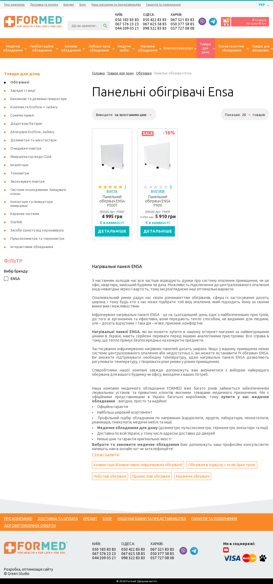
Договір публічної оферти (30, 525)
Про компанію (14, 4)
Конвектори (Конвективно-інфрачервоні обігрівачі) (138, 465)
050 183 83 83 (127, 20)
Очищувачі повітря (25, 148)
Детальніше (112, 231)
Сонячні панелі (22, 115)
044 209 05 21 (127, 28)
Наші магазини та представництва (116, 4)
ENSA (15, 279)
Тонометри (19, 173)
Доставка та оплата (44, 4)
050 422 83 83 (155, 20)
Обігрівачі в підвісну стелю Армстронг (222, 465)
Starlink (16, 222)
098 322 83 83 (155, 28)
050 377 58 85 (182, 24)
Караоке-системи (24, 213)
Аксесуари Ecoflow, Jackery (32, 132)
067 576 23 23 (127, 24)
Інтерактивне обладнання (31, 247)
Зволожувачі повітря (27, 181)
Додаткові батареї (26, 123)
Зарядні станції (22, 90)
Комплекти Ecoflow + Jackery (34, 107)
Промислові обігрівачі (151, 476)
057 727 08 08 (182, 28)
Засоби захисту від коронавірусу (37, 230)
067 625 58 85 (155, 24)
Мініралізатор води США (30, 156)
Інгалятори (19, 165)
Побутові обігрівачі (110, 476)
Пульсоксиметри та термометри (37, 238)
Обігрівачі (19, 82)
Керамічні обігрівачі (193, 476)
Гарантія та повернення (163, 4)
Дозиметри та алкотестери (33, 140)
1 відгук (116, 189)
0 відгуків (161, 189)
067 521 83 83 (182, 20)
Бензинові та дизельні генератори (38, 99)
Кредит (68, 4)
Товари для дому (22, 73)
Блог (82, 4)
